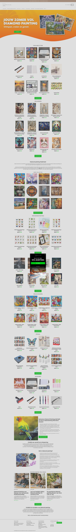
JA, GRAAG (38, 263)
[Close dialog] (44, 254)
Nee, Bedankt (38, 266)
